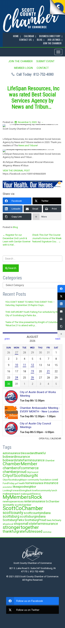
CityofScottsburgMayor (15, 479)
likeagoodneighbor (24, 486)
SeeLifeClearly (54, 520)
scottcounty (13, 512)
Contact (43, 68)
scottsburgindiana (33, 516)
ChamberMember (20, 463)
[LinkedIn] (61, 304)
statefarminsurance (43, 523)
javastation (7, 487)
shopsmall (21, 523)
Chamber (50, 460)
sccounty (8, 504)
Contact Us (25, 39)
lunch (54, 490)
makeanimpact (11, 493)
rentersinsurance (34, 501)
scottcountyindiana (37, 513)
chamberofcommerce (21, 468)
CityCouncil (32, 472)
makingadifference (30, 494)
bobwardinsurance (16, 456)
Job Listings (53, 39)
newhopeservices (13, 501)
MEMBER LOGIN (23, 68)
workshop (47, 532)
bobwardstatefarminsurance (24, 460)
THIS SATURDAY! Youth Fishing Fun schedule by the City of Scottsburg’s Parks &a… (32, 314)
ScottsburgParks (13, 520)
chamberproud (14, 472)
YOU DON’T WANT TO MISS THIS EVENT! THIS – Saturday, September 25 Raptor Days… (30, 303)
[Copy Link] (61, 326)
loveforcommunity (41, 490)
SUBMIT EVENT (45, 61)
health (22, 483)
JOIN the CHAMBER (52, 43)
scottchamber (23, 504)
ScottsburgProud (35, 520)
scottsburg (11, 516)
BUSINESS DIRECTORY (49, 36)
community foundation (39, 479)
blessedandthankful (33, 453)
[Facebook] (61, 288)
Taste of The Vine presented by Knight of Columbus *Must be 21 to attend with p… (32, 324)
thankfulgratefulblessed (22, 531)
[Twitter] (61, 296)
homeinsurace (34, 483)
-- (42, 122)
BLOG (39, 39)
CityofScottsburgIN (20, 475)
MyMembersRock (22, 497)
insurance (51, 483)
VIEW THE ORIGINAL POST (16, 170)
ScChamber (52, 501)
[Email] (61, 311)
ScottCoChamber (23, 508)
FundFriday (8, 483)
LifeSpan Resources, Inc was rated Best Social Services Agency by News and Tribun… (33, 97)
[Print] (61, 319)
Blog (15, 227)
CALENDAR (29, 36)
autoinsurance (11, 453)
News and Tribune (27, 145)
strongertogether (21, 527)
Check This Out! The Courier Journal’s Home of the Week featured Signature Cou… (47, 238)
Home (16, 36)
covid (55, 479)
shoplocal (8, 524)
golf (16, 483)
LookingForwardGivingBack (17, 490)
